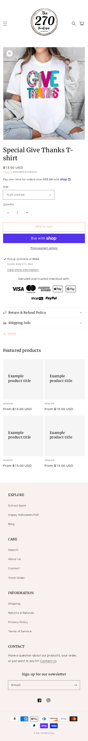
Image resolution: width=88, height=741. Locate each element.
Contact (14, 568)
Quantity (8, 204)
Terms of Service (20, 631)
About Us (14, 559)
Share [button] (12, 333)
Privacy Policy (18, 622)
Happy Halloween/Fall (23, 514)
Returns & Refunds (21, 613)
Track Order (16, 577)
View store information (23, 270)
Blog (11, 524)
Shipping (7, 172)
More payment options (44, 248)
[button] (5, 23)
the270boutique (47, 733)
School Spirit (17, 505)
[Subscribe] (75, 685)
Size (5, 186)
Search (13, 550)
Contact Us (48, 661)
